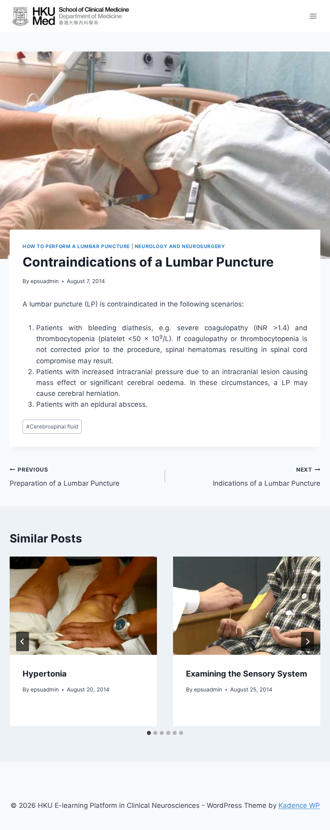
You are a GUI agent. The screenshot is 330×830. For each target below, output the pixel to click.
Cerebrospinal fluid (52, 426)
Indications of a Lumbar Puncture (266, 477)
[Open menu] (312, 16)
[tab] (149, 733)
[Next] (307, 641)
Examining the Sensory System (246, 674)
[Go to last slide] (22, 641)
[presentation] (83, 606)
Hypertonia (45, 674)
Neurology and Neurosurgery (180, 246)
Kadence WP (299, 805)
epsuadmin (45, 281)
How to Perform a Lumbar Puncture (76, 246)
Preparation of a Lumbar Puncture (65, 477)
